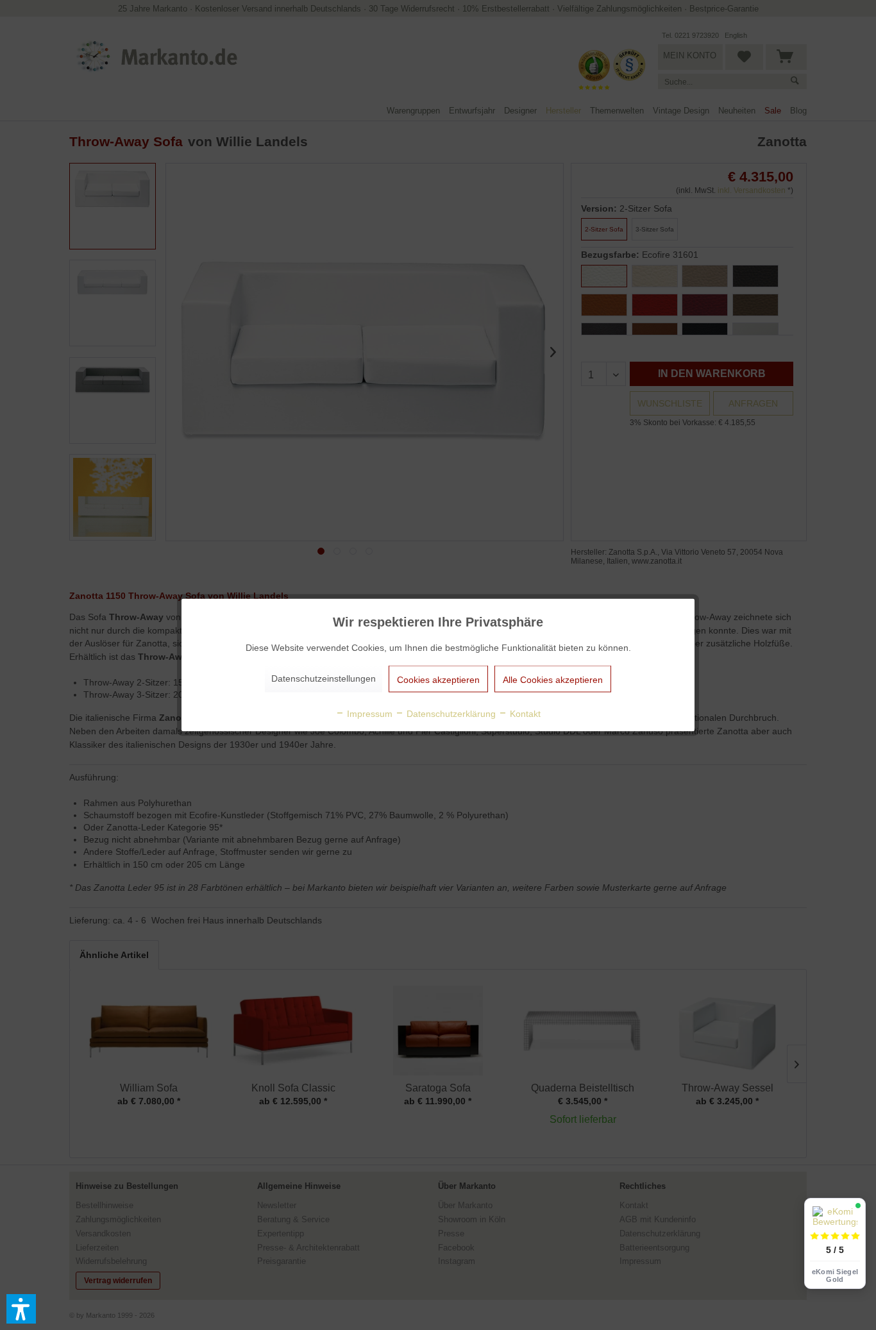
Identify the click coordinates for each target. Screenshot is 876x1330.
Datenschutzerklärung (450, 714)
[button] (21, 1309)
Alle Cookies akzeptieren (553, 680)
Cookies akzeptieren (438, 680)
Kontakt (524, 714)
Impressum (368, 714)
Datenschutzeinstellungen (323, 678)
